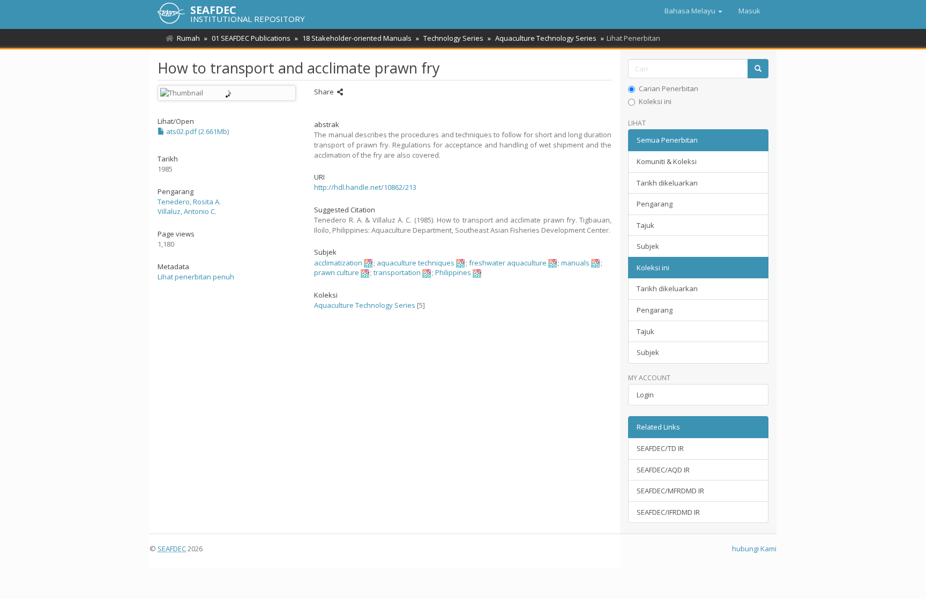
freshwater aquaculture (508, 263)
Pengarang (655, 204)
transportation (397, 272)
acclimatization (338, 263)
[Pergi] (758, 69)
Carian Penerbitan (668, 88)
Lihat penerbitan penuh (196, 277)
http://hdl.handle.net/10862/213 (365, 187)
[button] (693, 10)
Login (645, 395)
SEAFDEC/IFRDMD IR (668, 512)
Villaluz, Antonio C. (187, 211)
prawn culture (336, 272)
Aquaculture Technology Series (545, 38)
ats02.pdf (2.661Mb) (197, 131)
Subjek (648, 246)
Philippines (453, 272)
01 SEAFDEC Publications (251, 38)
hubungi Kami (754, 548)
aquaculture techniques (415, 263)
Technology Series (453, 38)
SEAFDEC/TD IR (660, 448)
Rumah (188, 38)
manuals (575, 263)
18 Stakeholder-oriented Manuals (357, 38)
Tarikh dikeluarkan (667, 183)
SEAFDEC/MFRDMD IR (670, 491)
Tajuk (645, 225)
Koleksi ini (655, 101)
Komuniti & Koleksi (667, 161)
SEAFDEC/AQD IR (663, 470)
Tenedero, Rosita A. (189, 201)
